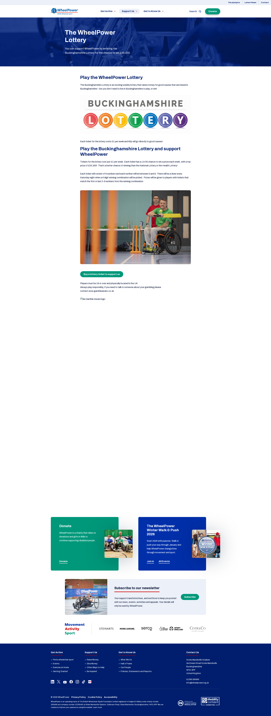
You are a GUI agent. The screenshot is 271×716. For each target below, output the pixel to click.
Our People (126, 667)
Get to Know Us (152, 11)
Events (56, 664)
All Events (164, 561)
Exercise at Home (61, 667)
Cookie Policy (95, 697)
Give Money (92, 664)
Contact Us (192, 652)
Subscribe (190, 597)
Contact (265, 3)
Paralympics (234, 3)
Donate (212, 11)
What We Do (126, 660)
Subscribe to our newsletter (136, 588)
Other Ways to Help (95, 667)
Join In (150, 561)
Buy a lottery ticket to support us (102, 274)
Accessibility (110, 697)
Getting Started (60, 671)
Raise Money (93, 660)
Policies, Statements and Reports (136, 671)
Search (193, 11)
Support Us (128, 11)
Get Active (106, 11)
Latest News (250, 3)
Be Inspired (92, 671)
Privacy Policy (78, 697)
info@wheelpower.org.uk (197, 683)
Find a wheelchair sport (63, 660)
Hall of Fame (126, 664)
